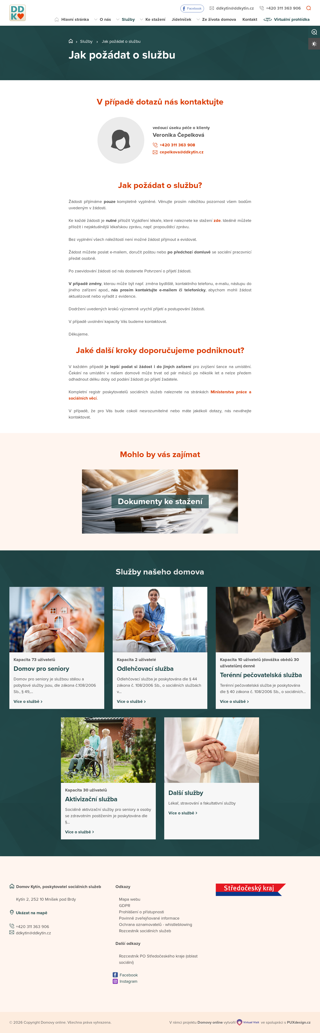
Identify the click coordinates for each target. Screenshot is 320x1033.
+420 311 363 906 (283, 8)
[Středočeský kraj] (263, 890)
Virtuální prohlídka (292, 19)
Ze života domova (219, 19)
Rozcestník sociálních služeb (145, 930)
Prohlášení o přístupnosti (141, 911)
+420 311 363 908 (177, 145)
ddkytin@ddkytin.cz (235, 8)
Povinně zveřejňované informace (149, 918)
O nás (105, 19)
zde (217, 220)
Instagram (129, 981)
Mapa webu (129, 899)
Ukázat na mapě (31, 912)
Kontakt (249, 19)
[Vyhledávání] (308, 8)
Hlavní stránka (75, 19)
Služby (128, 19)
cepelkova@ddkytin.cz (182, 152)
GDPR (124, 905)
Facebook (194, 9)
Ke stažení (155, 19)
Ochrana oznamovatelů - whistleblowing (155, 924)
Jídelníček (181, 19)
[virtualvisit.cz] (248, 1022)
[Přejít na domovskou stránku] (17, 13)
